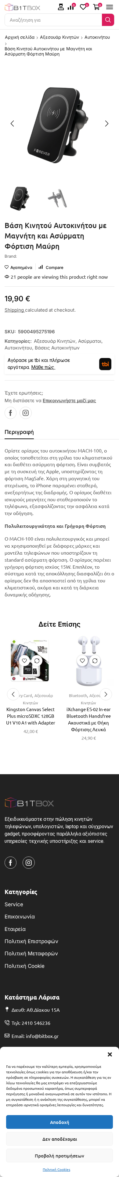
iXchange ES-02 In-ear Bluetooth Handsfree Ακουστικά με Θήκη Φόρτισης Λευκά (89, 719)
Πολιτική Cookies (56, 1169)
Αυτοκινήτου (97, 37)
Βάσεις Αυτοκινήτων (57, 348)
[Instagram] (26, 413)
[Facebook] (10, 413)
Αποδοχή (59, 1122)
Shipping (15, 310)
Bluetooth (78, 695)
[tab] (19, 433)
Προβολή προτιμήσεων (59, 1156)
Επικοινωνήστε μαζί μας (69, 400)
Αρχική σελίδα (19, 37)
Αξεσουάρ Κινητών (59, 37)
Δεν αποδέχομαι (59, 1139)
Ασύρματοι (89, 341)
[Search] (108, 20)
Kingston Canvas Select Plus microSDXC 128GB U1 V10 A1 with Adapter (30, 715)
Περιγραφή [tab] (19, 432)
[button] (110, 1054)
